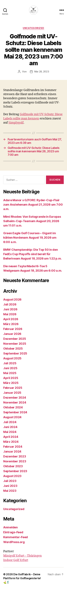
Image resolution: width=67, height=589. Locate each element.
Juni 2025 (10, 368)
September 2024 (15, 412)
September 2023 (15, 471)
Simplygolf (16, 123)
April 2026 (10, 319)
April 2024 (10, 436)
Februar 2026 (12, 329)
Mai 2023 (9, 490)
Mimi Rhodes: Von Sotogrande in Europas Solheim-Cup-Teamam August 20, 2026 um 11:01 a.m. (32, 221)
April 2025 (10, 378)
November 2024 (14, 402)
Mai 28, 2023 (41, 71)
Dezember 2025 (14, 338)
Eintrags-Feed (13, 532)
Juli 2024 (9, 422)
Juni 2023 (10, 486)
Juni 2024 (10, 427)
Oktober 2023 (13, 466)
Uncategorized (33, 28)
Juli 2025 (9, 363)
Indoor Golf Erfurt (15, 560)
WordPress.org (14, 542)
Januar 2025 (12, 392)
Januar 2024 (12, 451)
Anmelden (10, 527)
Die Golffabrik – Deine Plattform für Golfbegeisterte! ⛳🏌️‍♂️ (22, 578)
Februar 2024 (12, 446)
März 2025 (11, 383)
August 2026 (12, 299)
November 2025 (14, 343)
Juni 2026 (10, 309)
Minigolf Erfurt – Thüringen (22, 556)
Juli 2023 (9, 481)
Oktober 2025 (13, 348)
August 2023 (12, 476)
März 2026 (11, 324)
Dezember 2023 (14, 456)
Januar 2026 (12, 334)
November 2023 (14, 461)
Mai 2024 (9, 432)
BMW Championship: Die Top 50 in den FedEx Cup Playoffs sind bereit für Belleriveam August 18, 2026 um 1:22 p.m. (32, 254)
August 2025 (12, 358)
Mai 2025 (9, 373)
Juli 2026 (9, 304)
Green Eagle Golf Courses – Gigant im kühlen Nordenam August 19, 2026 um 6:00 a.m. (29, 237)
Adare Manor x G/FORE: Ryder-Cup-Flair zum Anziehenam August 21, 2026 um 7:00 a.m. (33, 204)
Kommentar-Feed (15, 537)
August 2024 (12, 417)
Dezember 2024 (14, 397)
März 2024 (11, 441)
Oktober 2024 (13, 407)
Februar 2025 (12, 387)
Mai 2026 (9, 314)
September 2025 (15, 353)
